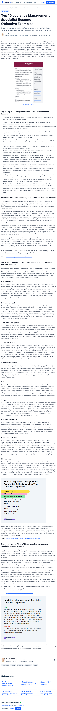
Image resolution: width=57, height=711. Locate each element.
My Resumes (50, 2)
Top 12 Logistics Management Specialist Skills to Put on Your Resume (27, 683)
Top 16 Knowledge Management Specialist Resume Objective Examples (27, 694)
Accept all (18, 708)
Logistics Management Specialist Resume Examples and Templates (46, 683)
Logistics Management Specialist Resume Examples (19, 593)
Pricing (36, 2)
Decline (12, 708)
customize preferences (6, 705)
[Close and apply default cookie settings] (54, 699)
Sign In (43, 2)
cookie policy (20, 705)
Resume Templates (16, 2)
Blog (7, 7)
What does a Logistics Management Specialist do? (19, 257)
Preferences (5, 708)
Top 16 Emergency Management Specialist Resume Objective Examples (8, 694)
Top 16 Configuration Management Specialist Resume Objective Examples (46, 694)
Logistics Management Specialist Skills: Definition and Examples (23, 538)
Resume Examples (28, 2)
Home (2, 7)
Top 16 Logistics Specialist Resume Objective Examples (7, 683)
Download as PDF (29, 104)
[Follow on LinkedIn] (54, 660)
